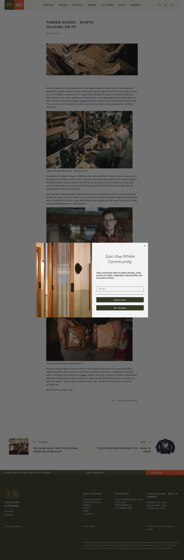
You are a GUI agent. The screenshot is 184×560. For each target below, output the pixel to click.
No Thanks (120, 307)
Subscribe (120, 299)
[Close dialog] (145, 246)
